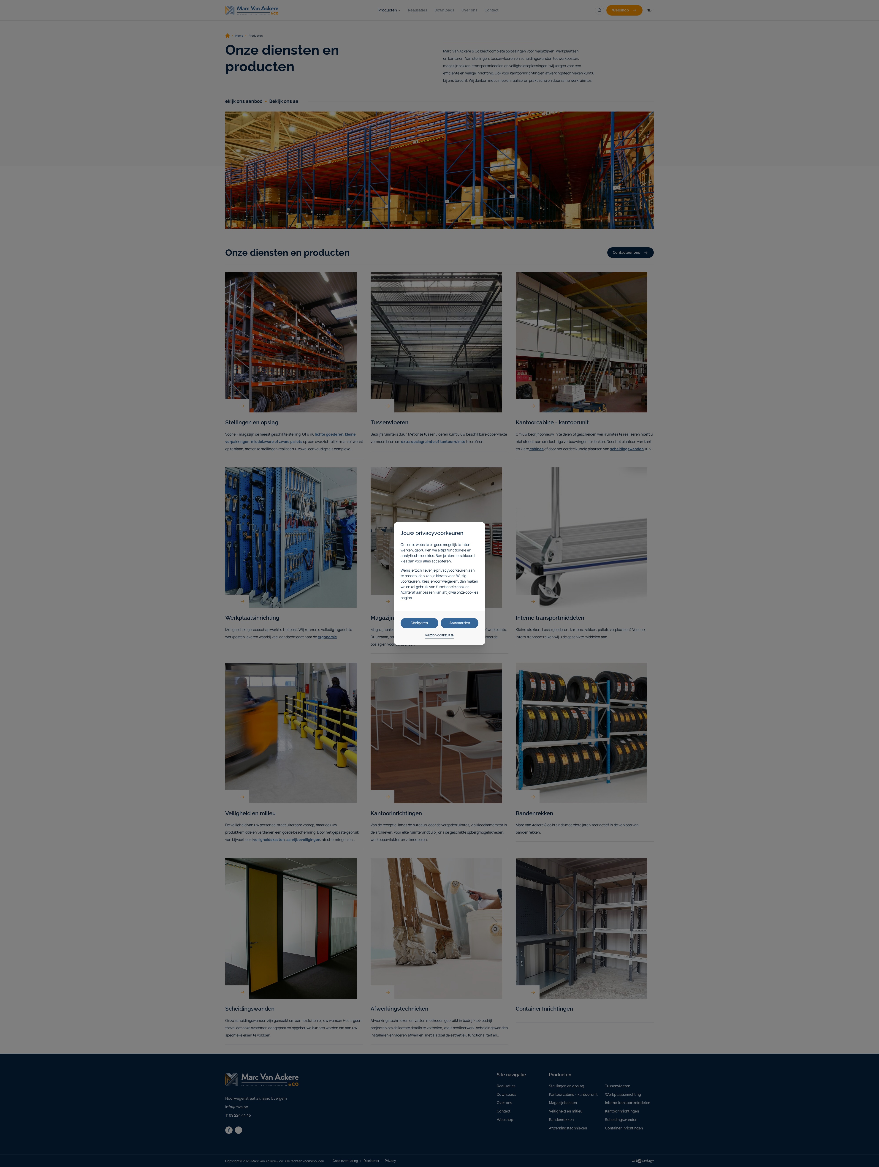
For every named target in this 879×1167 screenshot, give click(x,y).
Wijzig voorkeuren (439, 635)
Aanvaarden (459, 623)
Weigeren (419, 623)
